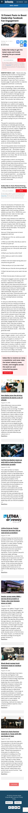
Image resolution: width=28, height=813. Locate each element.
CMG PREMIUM (19, 1)
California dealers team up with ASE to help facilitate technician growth (11, 462)
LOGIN (25, 1)
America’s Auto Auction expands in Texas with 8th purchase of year (11, 734)
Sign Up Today (8, 372)
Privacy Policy (8, 64)
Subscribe (22, 60)
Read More (4, 436)
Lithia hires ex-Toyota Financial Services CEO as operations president (10, 530)
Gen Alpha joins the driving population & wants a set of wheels (12, 397)
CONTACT (18, 802)
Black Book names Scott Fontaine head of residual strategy (11, 665)
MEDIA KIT (9, 802)
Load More (14, 784)
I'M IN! (21, 190)
